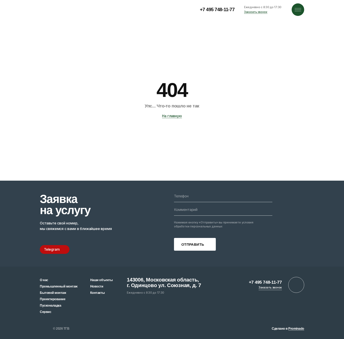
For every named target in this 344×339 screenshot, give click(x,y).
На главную (172, 116)
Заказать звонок (255, 12)
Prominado (296, 328)
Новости (96, 286)
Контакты (97, 292)
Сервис (45, 312)
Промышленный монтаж (58, 286)
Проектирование (52, 299)
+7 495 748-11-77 (217, 9)
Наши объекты (101, 280)
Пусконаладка (50, 305)
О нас (44, 280)
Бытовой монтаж (53, 292)
